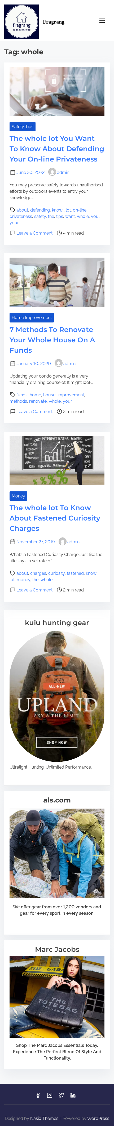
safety (40, 216)
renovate (38, 401)
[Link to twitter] (61, 1097)
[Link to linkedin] (73, 1097)
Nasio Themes (44, 1118)
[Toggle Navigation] (102, 20)
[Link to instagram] (49, 1097)
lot (68, 210)
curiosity (56, 573)
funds (22, 394)
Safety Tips (22, 126)
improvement (71, 394)
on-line (79, 210)
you (95, 216)
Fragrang (53, 22)
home (35, 394)
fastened (75, 573)
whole (83, 216)
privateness (21, 216)
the (51, 216)
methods (18, 401)
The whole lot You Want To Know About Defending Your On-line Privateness (57, 148)
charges (38, 573)
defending (40, 210)
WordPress (98, 1118)
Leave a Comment (34, 233)
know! (58, 210)
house (49, 394)
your (14, 222)
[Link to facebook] (38, 1097)
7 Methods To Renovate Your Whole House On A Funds (52, 340)
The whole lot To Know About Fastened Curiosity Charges (55, 518)
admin (63, 172)
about (22, 210)
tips (59, 216)
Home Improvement (32, 317)
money (23, 579)
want (70, 216)
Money (18, 496)
